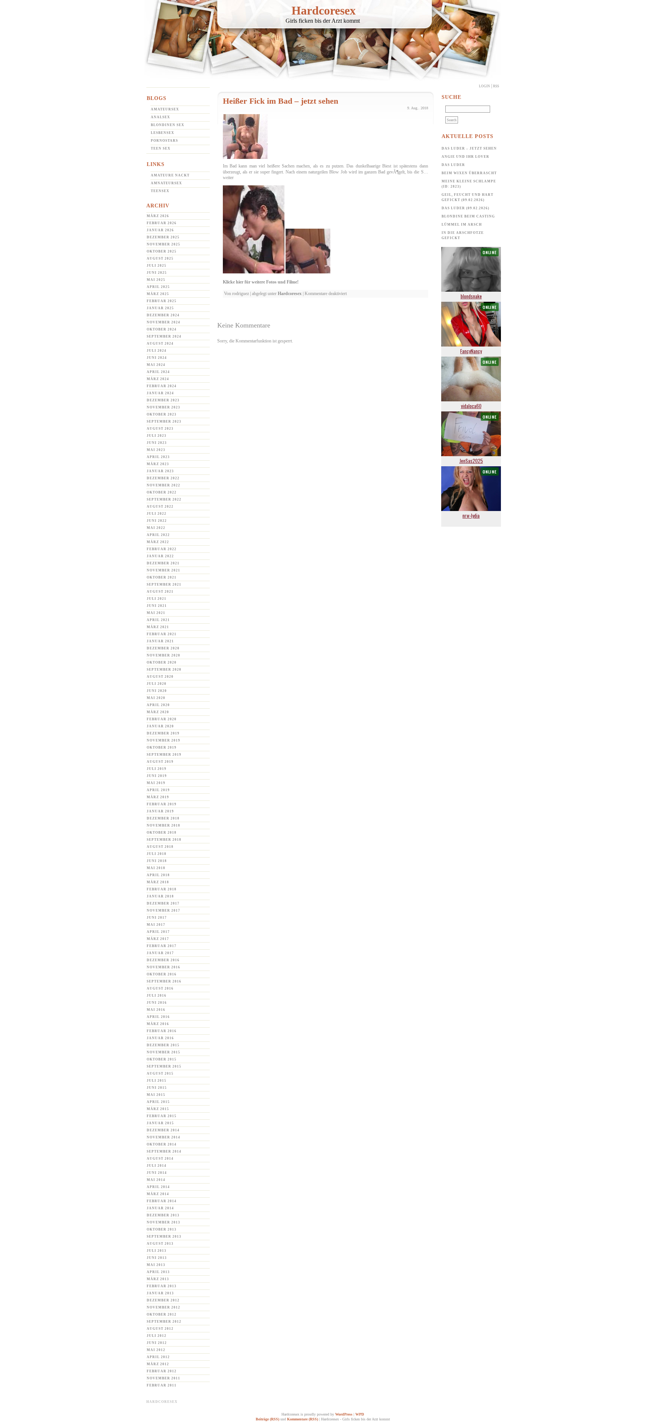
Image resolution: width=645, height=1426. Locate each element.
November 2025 (163, 244)
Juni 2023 (157, 443)
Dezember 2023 (163, 400)
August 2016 (160, 988)
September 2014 (164, 1151)
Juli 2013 (156, 1251)
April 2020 (158, 705)
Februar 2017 (162, 946)
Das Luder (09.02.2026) (465, 208)
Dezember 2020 (163, 648)
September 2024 (164, 336)
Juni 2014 (157, 1173)
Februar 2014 (162, 1201)
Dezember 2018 (163, 818)
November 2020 (163, 655)
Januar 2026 (160, 230)
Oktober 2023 (162, 414)
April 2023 (158, 457)
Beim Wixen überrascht (469, 173)
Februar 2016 (162, 1031)
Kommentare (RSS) (302, 1419)
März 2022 (158, 542)
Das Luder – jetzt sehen (469, 148)
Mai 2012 (156, 1350)
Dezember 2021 (163, 563)
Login (484, 86)
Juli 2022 (156, 513)
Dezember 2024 (163, 315)
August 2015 (160, 1073)
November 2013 (163, 1222)
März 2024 (158, 379)
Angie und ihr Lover (465, 157)
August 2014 (160, 1158)
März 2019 (158, 797)
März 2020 (158, 712)
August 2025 (160, 258)
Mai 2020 (156, 698)
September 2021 (164, 584)
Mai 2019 (156, 783)
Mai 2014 (156, 1180)
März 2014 (158, 1194)
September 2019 (164, 754)
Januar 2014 (160, 1208)
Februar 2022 (162, 549)
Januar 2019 (160, 811)
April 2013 (158, 1272)
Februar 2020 (162, 719)
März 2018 (158, 882)
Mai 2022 (156, 528)
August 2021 (160, 591)
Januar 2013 (160, 1293)
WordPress (343, 1414)
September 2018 (164, 840)
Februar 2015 (162, 1116)
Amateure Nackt (170, 175)
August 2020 (160, 676)
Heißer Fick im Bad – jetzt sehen (280, 101)
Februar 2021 (162, 634)
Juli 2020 (156, 684)
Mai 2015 (156, 1095)
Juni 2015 (157, 1088)
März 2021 (158, 627)
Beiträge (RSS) (267, 1419)
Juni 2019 (157, 776)
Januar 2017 (160, 953)
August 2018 (160, 847)
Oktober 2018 (162, 832)
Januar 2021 (160, 641)
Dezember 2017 (163, 903)
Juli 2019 (156, 769)
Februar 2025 (162, 301)
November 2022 (163, 485)
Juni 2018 (157, 861)
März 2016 (158, 1024)
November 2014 (163, 1137)
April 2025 (158, 287)
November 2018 (163, 825)
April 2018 (158, 875)
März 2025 (158, 294)
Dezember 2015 (163, 1045)
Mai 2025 (156, 280)
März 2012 (158, 1364)
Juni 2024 (157, 358)
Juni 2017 (157, 917)
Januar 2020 (160, 726)
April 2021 (158, 620)
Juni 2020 (157, 691)
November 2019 (163, 740)
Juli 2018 (156, 854)
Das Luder (453, 165)
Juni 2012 (157, 1343)
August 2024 (160, 343)
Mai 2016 (156, 1010)
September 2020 (164, 669)
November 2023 (163, 407)
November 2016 (163, 967)
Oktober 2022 (162, 492)
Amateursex (165, 109)
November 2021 (163, 570)
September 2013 (164, 1236)
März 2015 (158, 1109)
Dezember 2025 (163, 237)
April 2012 (158, 1357)
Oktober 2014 (162, 1144)
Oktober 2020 (162, 662)
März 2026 (158, 216)
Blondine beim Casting (468, 216)
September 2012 (164, 1321)
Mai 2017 (156, 925)
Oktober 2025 (162, 251)
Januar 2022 (160, 556)
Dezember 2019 (163, 733)
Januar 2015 (160, 1123)
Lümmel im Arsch (462, 224)
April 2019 (158, 790)
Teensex (160, 191)
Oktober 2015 (162, 1059)
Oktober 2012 (162, 1314)
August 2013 (160, 1243)
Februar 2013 (162, 1286)
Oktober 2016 (162, 974)
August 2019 (160, 762)
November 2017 (163, 910)
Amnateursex (166, 183)
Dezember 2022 (163, 478)
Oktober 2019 (162, 747)
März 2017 (158, 939)
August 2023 (160, 428)
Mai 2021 (156, 613)
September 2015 (164, 1066)
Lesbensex (162, 133)
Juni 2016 (157, 1003)
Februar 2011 (162, 1385)
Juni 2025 (157, 273)
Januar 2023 (160, 471)
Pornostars (164, 140)
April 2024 (158, 372)
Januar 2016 (160, 1038)
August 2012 (160, 1329)
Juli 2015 (156, 1080)
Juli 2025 (156, 265)
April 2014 (158, 1187)
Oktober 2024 (162, 329)
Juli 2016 (156, 995)
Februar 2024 (162, 386)
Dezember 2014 (163, 1130)
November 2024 (163, 322)
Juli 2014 (156, 1166)
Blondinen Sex (167, 125)
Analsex (160, 117)
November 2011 (163, 1378)
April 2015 (158, 1102)
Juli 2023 (156, 436)
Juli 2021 (156, 599)
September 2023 (164, 421)
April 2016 (158, 1017)
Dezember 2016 (163, 960)
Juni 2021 (157, 606)
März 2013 (158, 1279)
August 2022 (160, 506)
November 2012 (163, 1307)
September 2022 (164, 499)
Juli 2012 (156, 1336)
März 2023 (158, 464)
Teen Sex (161, 148)
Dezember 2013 (163, 1215)
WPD (359, 1414)
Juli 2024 (156, 350)
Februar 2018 (162, 889)
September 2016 (164, 981)
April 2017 (158, 932)
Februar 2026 (162, 223)
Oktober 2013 (162, 1229)
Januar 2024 (160, 393)
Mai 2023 (156, 450)
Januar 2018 (160, 896)
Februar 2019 (162, 804)
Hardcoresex (324, 10)
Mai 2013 (156, 1265)
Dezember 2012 (163, 1300)
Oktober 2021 (162, 577)
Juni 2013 (157, 1258)
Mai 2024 (156, 365)
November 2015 (163, 1052)
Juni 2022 (157, 521)
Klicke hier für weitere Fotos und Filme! (261, 282)
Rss (496, 86)
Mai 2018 (156, 868)
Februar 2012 (162, 1371)
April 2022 (158, 535)
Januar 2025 (160, 308)
